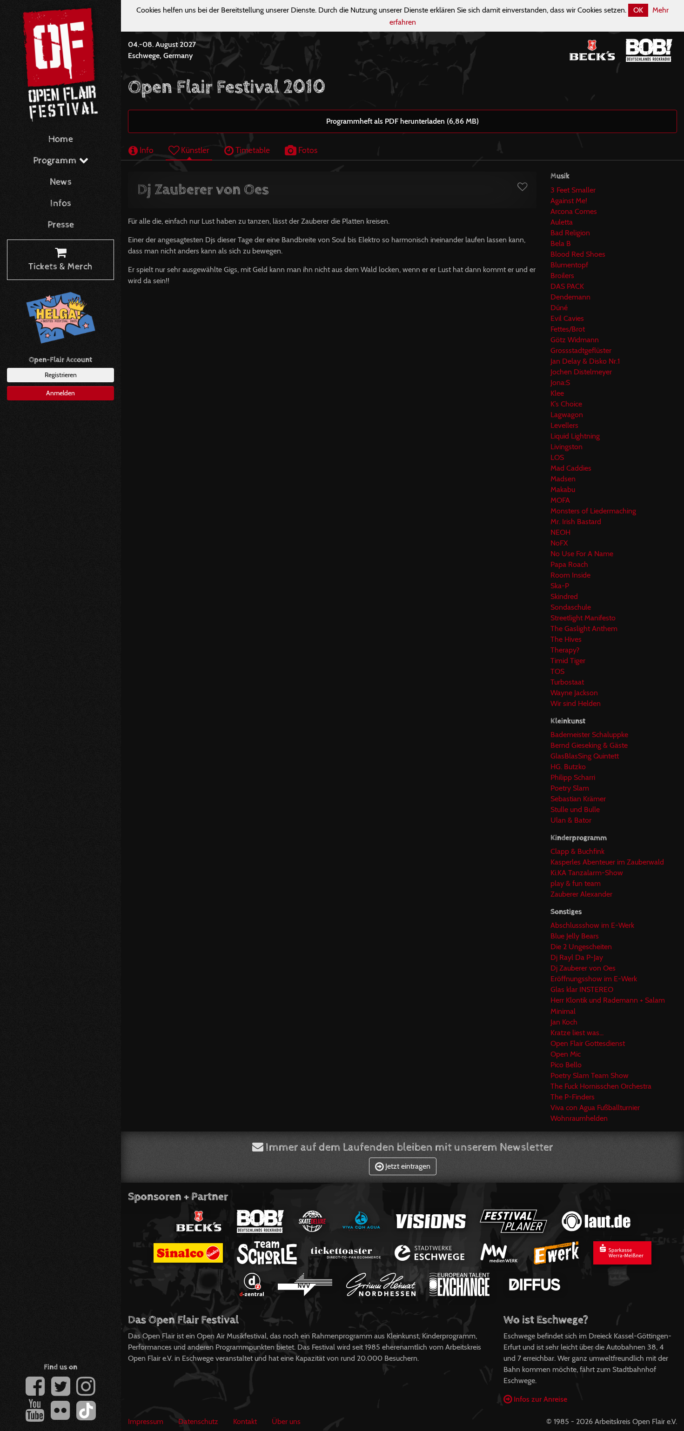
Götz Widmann (574, 339)
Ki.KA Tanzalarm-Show (586, 872)
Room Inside (570, 575)
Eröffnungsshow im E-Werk (593, 978)
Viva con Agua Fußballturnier (595, 1107)
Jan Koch (563, 1022)
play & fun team (575, 883)
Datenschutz (198, 1421)
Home (60, 139)
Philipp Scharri (572, 777)
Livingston (566, 446)
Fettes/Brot (567, 329)
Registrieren (61, 375)
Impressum (145, 1421)
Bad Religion (570, 232)
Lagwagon (566, 414)
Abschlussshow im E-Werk (592, 925)
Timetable (252, 150)
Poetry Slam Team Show (589, 1075)
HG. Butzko (568, 766)
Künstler (194, 150)
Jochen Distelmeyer (581, 371)
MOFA (560, 500)
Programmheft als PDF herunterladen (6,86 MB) (402, 121)
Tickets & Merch (60, 266)
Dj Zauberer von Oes (583, 968)
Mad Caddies (570, 468)
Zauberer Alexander (581, 894)
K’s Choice (566, 403)
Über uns (286, 1421)
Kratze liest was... (577, 1032)
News (61, 182)
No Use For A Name (581, 553)
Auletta (561, 222)
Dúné (559, 307)
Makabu (562, 489)
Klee (557, 393)
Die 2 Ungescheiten (581, 946)
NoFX (559, 543)
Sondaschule (570, 607)
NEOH (560, 532)
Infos (60, 203)
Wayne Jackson (574, 692)
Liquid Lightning (575, 436)
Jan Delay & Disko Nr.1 (585, 361)
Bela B (560, 243)
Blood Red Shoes (577, 254)
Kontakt (245, 1421)
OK (638, 10)
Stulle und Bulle (575, 809)
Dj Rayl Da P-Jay (576, 957)
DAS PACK (567, 286)
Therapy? (564, 650)
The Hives (566, 639)
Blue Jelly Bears (574, 936)
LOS (557, 457)
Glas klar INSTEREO (581, 989)
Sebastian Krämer (578, 798)
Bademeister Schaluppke (589, 734)
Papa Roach (569, 564)
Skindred (564, 596)
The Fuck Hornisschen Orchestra (600, 1086)
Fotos (306, 150)
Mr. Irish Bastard (575, 521)
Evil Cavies (567, 318)
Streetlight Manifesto (583, 617)
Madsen (563, 478)
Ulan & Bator (570, 820)
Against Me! (568, 200)
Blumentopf (569, 264)
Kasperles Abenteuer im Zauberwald (607, 862)
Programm (56, 160)
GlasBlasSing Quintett (584, 756)
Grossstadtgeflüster (580, 350)
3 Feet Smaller (573, 190)
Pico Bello (566, 1064)
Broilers (562, 275)
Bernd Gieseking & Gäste (589, 745)
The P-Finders (572, 1096)
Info (146, 150)
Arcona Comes (573, 211)
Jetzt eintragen (406, 1166)
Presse (60, 225)
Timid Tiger (567, 660)
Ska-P (559, 585)
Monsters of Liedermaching (593, 510)
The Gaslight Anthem (583, 628)
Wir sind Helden (575, 703)
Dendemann (570, 297)
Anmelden (60, 393)
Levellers (564, 425)
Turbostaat (567, 682)
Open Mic (565, 1054)
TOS (557, 671)
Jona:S (560, 382)
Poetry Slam (569, 788)
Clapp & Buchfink (577, 851)
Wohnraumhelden (579, 1118)
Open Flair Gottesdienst (587, 1043)
